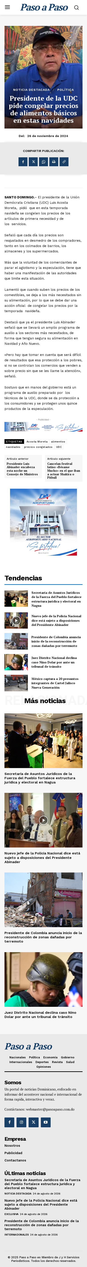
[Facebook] (23, 161)
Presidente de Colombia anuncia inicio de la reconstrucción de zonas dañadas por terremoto (56, 641)
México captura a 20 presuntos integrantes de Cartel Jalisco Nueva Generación (55, 683)
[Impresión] (53, 161)
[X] (33, 161)
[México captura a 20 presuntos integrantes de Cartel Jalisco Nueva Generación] (16, 683)
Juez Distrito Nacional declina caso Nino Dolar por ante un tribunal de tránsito (54, 662)
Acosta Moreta (37, 441)
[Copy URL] (64, 161)
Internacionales (16, 1234)
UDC (59, 447)
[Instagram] (21, 1122)
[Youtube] (46, 1122)
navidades (13, 447)
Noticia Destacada (31, 89)
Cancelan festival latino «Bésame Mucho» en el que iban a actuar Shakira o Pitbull (63, 471)
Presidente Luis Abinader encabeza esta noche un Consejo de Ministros (22, 469)
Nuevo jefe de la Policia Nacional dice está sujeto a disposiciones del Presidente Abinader (56, 620)
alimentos (58, 441)
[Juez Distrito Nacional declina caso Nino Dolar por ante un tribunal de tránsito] (16, 662)
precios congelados (38, 447)
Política (65, 89)
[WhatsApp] (43, 161)
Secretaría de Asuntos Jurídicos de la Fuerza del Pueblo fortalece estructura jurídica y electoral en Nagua (56, 599)
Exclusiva (11, 1214)
